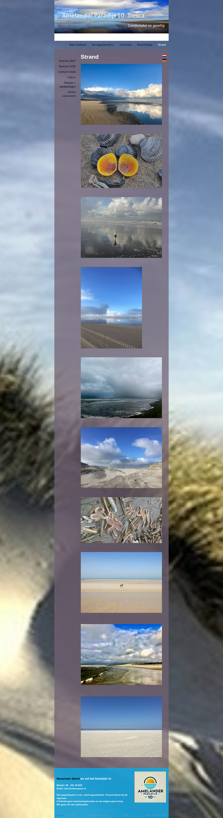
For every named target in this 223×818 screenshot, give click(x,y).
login (125, 815)
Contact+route (67, 71)
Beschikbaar (144, 44)
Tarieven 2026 (67, 66)
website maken (70, 815)
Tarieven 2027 (67, 60)
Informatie (125, 44)
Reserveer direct (68, 778)
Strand (162, 44)
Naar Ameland (77, 44)
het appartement (102, 44)
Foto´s (72, 77)
